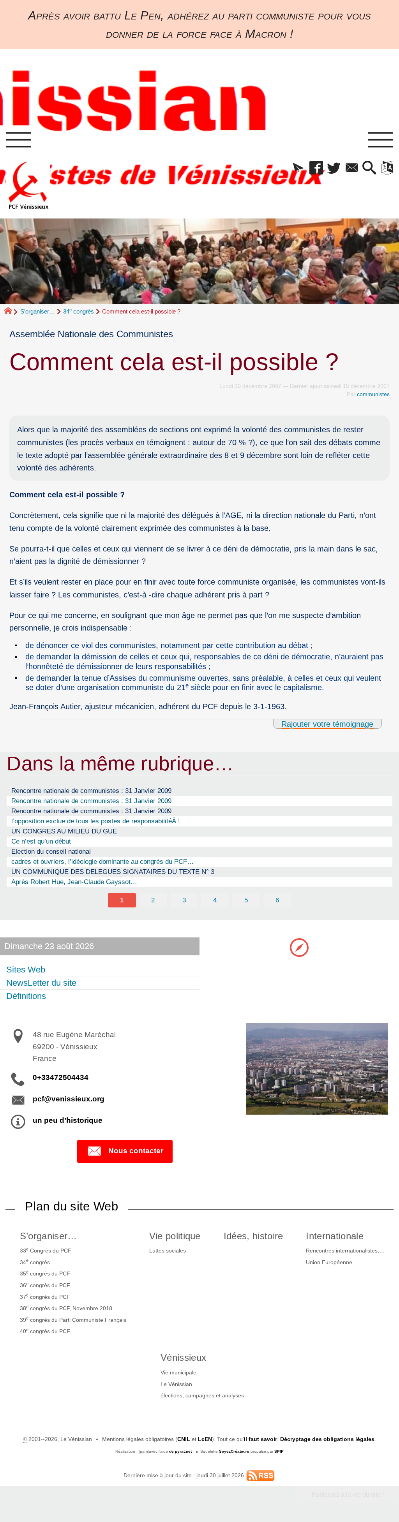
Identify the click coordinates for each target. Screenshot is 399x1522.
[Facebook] (316, 168)
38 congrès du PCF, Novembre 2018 (66, 1307)
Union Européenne (329, 1262)
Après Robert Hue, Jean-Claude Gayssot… (74, 882)
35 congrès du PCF (45, 1273)
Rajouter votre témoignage (327, 723)
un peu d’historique (67, 1120)
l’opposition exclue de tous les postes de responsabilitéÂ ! (95, 821)
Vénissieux (183, 1357)
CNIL (183, 1439)
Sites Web (25, 969)
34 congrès (78, 311)
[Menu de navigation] (18, 140)
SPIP (279, 1451)
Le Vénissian (176, 1384)
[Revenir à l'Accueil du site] (11, 311)
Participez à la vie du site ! (348, 1494)
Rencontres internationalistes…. (345, 1250)
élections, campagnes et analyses (202, 1395)
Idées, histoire (253, 1236)
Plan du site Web (71, 1206)
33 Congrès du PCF (45, 1250)
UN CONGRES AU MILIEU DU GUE (64, 831)
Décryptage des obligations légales (327, 1439)
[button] (298, 168)
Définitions (26, 996)
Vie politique (175, 1236)
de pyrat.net (180, 1451)
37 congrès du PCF (45, 1296)
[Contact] (351, 168)
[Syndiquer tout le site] (260, 1475)
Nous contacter (135, 1151)
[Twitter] (334, 168)
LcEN (205, 1439)
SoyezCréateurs (234, 1451)
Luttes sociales (167, 1250)
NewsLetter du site (41, 983)
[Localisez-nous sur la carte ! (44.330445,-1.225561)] (299, 946)
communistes (373, 394)
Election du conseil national (51, 851)
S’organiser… (37, 311)
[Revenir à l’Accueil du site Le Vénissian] (28, 185)
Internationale (334, 1236)
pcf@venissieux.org (68, 1099)
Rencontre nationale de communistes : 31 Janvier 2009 (91, 790)
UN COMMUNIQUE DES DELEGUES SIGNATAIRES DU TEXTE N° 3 (112, 872)
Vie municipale (178, 1372)
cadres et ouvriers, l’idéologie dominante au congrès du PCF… (102, 861)
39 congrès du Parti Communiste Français (73, 1319)
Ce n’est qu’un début (41, 841)
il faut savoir (260, 1439)
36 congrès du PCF (45, 1284)
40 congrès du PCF (45, 1330)
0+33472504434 (60, 1077)
